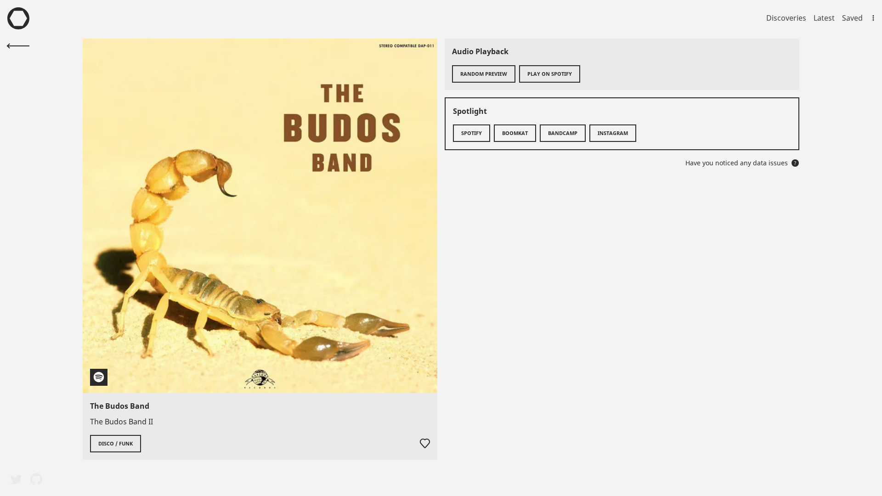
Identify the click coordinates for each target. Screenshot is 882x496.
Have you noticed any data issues (741, 162)
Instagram (613, 133)
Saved (852, 18)
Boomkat (515, 133)
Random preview (483, 73)
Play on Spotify (549, 73)
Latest (824, 18)
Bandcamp (562, 133)
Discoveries (786, 18)
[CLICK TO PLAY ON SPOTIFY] (260, 216)
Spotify (471, 133)
